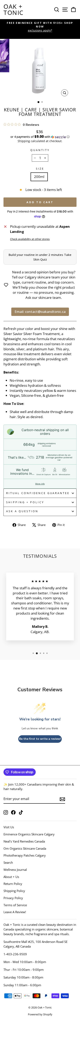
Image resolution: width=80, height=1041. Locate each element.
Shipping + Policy (25, 502)
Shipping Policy (14, 891)
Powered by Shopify (40, 1014)
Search (8, 862)
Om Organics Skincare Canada (24, 848)
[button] (40, 137)
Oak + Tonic (13, 9)
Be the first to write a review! (40, 739)
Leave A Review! (14, 912)
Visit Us (8, 827)
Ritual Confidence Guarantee (38, 493)
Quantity (40, 150)
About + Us (11, 877)
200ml (39, 176)
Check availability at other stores (30, 239)
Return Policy (12, 884)
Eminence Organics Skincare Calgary (29, 834)
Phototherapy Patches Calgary (24, 855)
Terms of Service (15, 905)
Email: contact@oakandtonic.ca (40, 311)
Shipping (24, 141)
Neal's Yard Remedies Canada (24, 841)
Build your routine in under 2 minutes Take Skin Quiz (40, 257)
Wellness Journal (15, 870)
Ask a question (22, 511)
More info (40, 483)
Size (40, 168)
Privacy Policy (13, 898)
